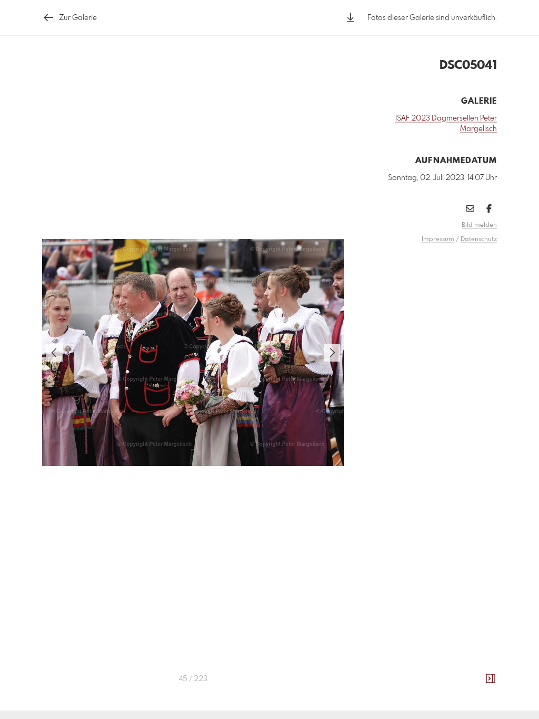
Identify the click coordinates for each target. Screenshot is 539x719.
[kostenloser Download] (350, 18)
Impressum (438, 239)
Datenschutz (479, 239)
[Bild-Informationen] (490, 679)
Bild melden (479, 225)
